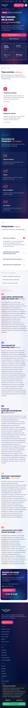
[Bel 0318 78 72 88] (16, 1)
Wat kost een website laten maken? (10, 283)
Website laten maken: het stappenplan (11, 279)
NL (25, 1)
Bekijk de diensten (14, 39)
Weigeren (7, 700)
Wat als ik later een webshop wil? (12, 264)
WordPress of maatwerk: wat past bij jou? (12, 276)
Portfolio (3, 671)
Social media (4, 655)
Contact (3, 683)
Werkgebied (3, 676)
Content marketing (5, 657)
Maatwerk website (5, 631)
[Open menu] (26, 5)
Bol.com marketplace (6, 660)
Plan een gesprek (14, 35)
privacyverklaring (16, 696)
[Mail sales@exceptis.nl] (20, 1)
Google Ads (4, 650)
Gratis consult (7, 622)
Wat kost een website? (9, 238)
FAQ (2, 678)
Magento (3, 639)
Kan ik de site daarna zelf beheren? (12, 259)
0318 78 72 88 (11, 594)
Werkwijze (3, 668)
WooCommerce (4, 636)
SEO (2, 647)
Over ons (3, 666)
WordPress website (5, 629)
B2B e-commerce (5, 641)
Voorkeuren (19, 700)
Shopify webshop (5, 634)
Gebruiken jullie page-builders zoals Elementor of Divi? (11, 252)
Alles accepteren (14, 704)
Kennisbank (3, 673)
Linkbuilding (3, 652)
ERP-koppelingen (5, 681)
